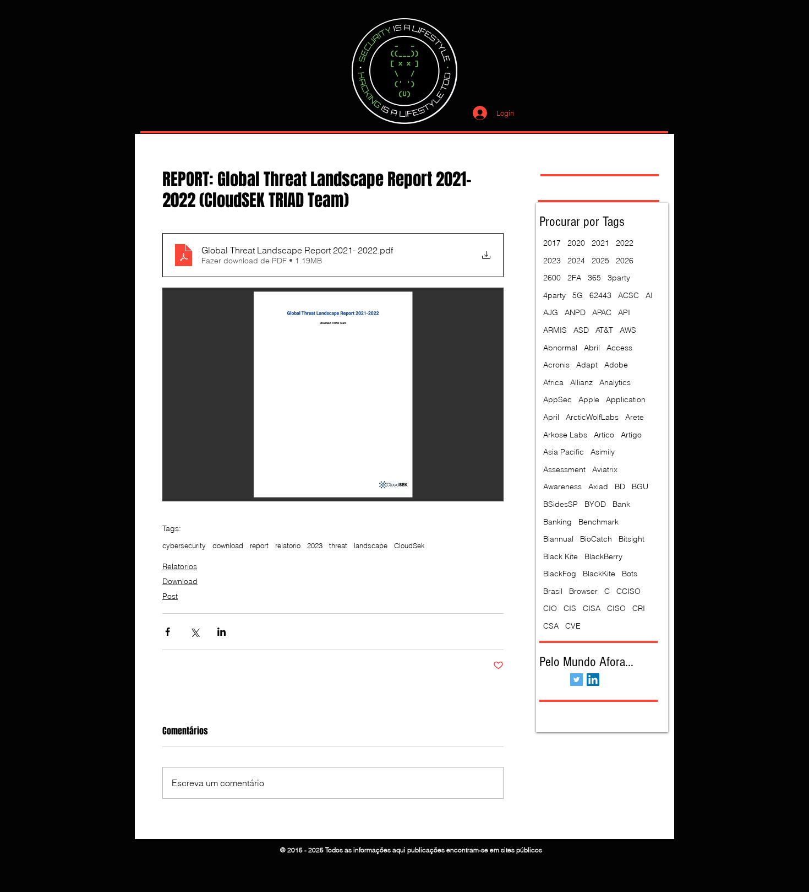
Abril (592, 348)
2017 (552, 243)
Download (180, 581)
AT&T (604, 330)
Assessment (564, 469)
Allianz (581, 382)
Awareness (562, 486)
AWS (628, 330)
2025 (600, 261)
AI (649, 295)
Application (626, 399)
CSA (551, 626)
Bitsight (631, 539)
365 (594, 278)
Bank (621, 504)
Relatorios (179, 566)
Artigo (631, 435)
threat (338, 545)
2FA (574, 278)
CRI (638, 608)
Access (619, 348)
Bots (629, 574)
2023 (314, 545)
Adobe (616, 365)
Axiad (598, 486)
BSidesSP (560, 504)
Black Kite (560, 556)
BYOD (595, 504)
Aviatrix (604, 469)
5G (577, 295)
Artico (604, 435)
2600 (552, 278)
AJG (550, 312)
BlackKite (599, 574)
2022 (624, 243)
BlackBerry (603, 556)
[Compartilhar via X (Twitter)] (194, 631)
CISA (591, 608)
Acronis (556, 365)
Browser (583, 591)
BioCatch (596, 539)
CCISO (628, 591)
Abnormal (560, 348)
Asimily (603, 452)
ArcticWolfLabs (592, 417)
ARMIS (555, 330)
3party (619, 278)
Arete (634, 417)
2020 (576, 243)
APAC (601, 312)
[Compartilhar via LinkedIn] (221, 631)
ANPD (575, 312)
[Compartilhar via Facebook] (167, 631)
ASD (581, 330)
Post (170, 596)
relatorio (287, 545)
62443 (600, 295)
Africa (553, 382)
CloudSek (409, 545)
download (227, 545)
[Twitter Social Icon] (576, 679)
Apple (588, 399)
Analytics (615, 382)
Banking (557, 522)
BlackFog (559, 574)
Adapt (587, 365)
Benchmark (598, 522)
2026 (624, 261)
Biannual (558, 539)
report (259, 545)
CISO (616, 608)
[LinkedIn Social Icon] (593, 679)
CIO (550, 608)
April (551, 417)
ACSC (628, 295)
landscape (370, 545)
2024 (576, 261)
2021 (600, 243)
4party (554, 295)
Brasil (552, 591)
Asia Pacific (563, 452)
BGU (640, 486)
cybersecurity (184, 545)
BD (620, 486)
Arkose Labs (565, 435)
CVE (573, 626)
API (624, 312)
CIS (570, 608)
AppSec (557, 399)
